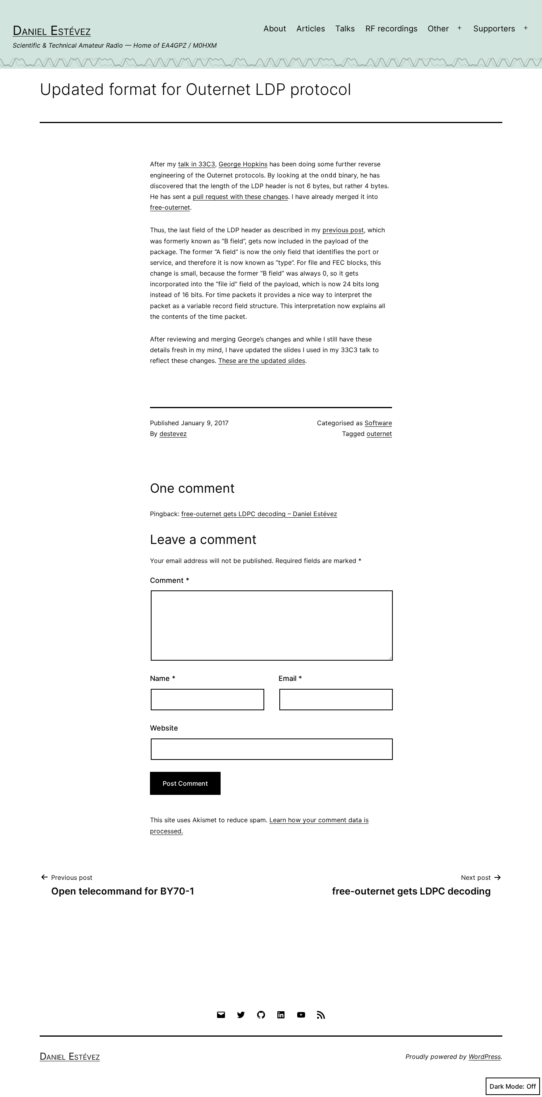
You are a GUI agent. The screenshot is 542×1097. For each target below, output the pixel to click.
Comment (169, 580)
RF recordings (391, 28)
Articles (310, 28)
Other (438, 28)
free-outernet (170, 207)
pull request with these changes (240, 197)
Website (164, 728)
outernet (379, 434)
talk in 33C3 (196, 164)
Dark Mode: (507, 1086)
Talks (345, 28)
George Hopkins (243, 164)
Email (290, 678)
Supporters (494, 28)
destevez (173, 434)
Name (162, 678)
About (274, 28)
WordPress (485, 1056)
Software (378, 423)
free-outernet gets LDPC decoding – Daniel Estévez (259, 514)
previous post (343, 230)
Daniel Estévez (52, 30)
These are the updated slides (261, 360)
